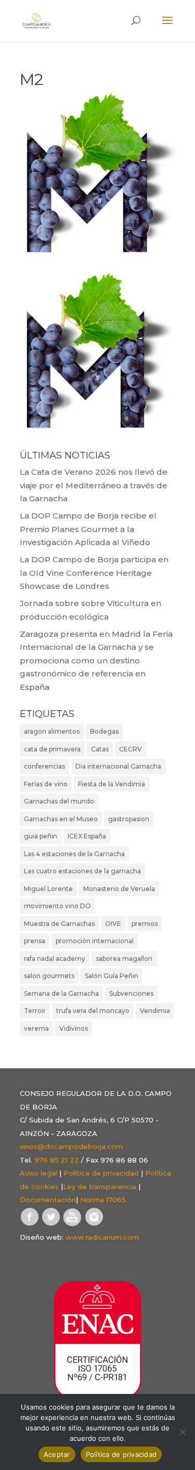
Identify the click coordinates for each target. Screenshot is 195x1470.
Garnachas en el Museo (61, 819)
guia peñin (40, 836)
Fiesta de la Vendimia (111, 784)
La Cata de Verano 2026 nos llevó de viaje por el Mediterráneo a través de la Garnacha (93, 485)
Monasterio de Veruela (119, 889)
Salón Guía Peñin (111, 976)
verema (36, 1028)
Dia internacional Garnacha (118, 766)
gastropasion (128, 819)
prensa (34, 941)
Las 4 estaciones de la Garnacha (74, 854)
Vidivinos (73, 1028)
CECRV (130, 749)
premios (145, 924)
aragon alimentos (52, 731)
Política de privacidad (101, 1173)
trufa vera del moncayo (92, 1011)
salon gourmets (49, 976)
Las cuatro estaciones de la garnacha (82, 871)
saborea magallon (124, 958)
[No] (182, 1432)
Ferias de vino (46, 784)
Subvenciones (131, 993)
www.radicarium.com (102, 1237)
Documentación (48, 1199)
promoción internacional (95, 941)
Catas (100, 749)
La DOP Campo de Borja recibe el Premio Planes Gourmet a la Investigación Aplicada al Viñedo (88, 529)
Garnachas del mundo (59, 801)
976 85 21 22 (56, 1160)
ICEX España (87, 836)
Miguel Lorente (48, 889)
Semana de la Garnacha (61, 993)
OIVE (113, 924)
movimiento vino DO (57, 906)
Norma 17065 (103, 1199)
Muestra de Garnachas (59, 924)
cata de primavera (52, 749)
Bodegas (104, 731)
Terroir (35, 1011)
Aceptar (57, 1454)
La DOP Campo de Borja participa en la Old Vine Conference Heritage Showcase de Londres (94, 572)
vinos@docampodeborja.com (71, 1146)
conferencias (44, 766)
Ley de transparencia (99, 1186)
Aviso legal (38, 1173)
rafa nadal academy (54, 958)
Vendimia (155, 1011)
